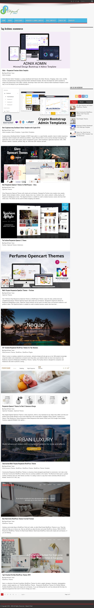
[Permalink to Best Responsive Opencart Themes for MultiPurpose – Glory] (35, 182)
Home (3, 21)
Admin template (6, 75)
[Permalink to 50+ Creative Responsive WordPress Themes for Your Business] (35, 345)
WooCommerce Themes (8, 352)
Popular (74, 102)
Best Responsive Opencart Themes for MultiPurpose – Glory (19, 185)
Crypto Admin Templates (27, 132)
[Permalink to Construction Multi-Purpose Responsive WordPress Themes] (35, 461)
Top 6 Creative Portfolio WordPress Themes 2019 (16, 575)
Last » (23, 594)
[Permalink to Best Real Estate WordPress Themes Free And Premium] (35, 516)
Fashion (4, 245)
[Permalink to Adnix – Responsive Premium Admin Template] (35, 68)
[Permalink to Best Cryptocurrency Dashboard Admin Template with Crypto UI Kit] (35, 125)
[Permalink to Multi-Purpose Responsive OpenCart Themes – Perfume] (35, 288)
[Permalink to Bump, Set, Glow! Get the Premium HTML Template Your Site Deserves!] (73, 136)
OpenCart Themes (7, 189)
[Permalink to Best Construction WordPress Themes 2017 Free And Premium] (73, 116)
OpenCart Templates (7, 411)
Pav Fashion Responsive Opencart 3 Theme (14, 240)
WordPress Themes (27, 468)
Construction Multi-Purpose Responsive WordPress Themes (19, 463)
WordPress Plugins (27, 352)
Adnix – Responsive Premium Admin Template (15, 70)
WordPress (19, 352)
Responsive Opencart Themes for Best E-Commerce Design (19, 406)
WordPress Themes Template (35, 21)
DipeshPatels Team (9, 73)
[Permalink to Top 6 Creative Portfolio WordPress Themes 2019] (35, 572)
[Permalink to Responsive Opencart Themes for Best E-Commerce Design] (35, 403)
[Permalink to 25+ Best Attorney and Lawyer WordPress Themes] (73, 109)
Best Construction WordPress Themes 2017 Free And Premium (84, 113)
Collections (18, 21)
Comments (89, 102)
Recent (81, 102)
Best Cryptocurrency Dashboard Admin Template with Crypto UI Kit (21, 127)
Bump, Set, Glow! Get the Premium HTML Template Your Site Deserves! (84, 134)
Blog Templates (51, 21)
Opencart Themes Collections (15, 245)
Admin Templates (16, 132)
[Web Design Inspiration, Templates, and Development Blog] (9, 14)
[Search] (92, 1)
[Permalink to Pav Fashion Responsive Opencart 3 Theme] (35, 238)
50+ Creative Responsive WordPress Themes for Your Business (20, 348)
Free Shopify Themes (82, 119)
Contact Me (62, 21)
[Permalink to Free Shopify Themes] (73, 123)
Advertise (71, 21)
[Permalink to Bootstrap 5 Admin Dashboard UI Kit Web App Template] (73, 130)
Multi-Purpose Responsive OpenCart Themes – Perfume (18, 290)
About (10, 21)
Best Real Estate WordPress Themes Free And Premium (18, 519)
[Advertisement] (81, 56)
